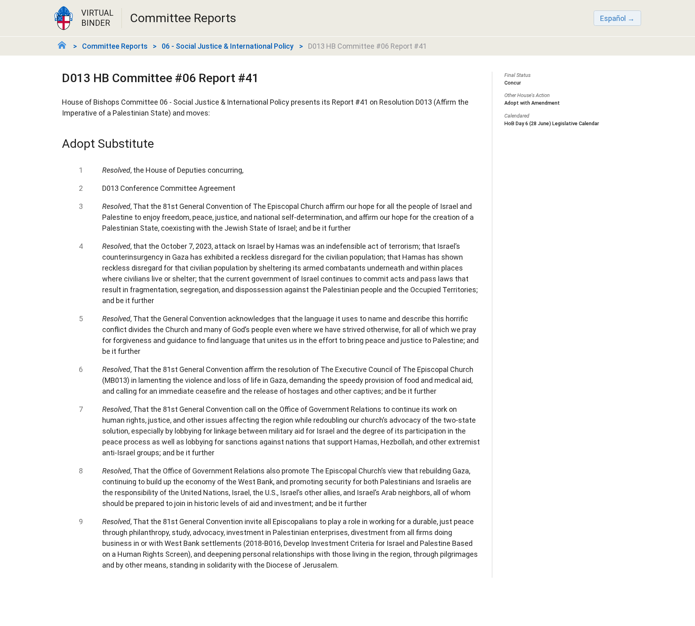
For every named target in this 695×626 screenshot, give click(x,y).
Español (613, 18)
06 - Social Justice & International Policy (228, 46)
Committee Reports (115, 46)
